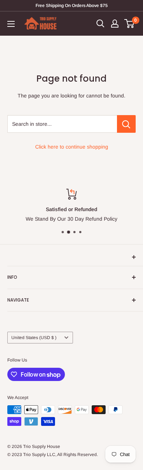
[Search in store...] (126, 124)
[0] (129, 23)
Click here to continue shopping (71, 147)
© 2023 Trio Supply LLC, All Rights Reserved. (52, 454)
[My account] (114, 23)
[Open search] (100, 23)
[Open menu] (11, 24)
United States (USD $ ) (33, 337)
